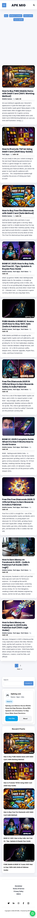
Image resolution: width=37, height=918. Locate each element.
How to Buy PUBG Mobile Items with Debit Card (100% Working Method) (18, 94)
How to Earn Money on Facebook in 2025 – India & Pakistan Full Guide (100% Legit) (16, 563)
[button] (34, 5)
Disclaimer (18, 886)
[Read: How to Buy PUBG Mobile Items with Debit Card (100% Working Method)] (18, 76)
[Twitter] (9, 903)
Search (6, 680)
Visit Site (12, 718)
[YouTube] (28, 903)
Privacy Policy (18, 891)
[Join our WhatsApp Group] (32, 913)
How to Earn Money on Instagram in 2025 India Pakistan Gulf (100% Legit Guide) (15, 626)
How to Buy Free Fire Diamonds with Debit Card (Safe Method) (18, 212)
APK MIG (19, 5)
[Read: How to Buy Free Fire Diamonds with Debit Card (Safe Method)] (18, 196)
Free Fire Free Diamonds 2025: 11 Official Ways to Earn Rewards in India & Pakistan (18, 502)
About (25, 718)
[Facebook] (23, 903)
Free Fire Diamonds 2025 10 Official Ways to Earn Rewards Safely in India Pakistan (17, 384)
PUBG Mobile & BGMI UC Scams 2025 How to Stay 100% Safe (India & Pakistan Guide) (18, 324)
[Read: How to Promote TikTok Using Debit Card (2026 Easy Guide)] (18, 136)
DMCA (18, 894)
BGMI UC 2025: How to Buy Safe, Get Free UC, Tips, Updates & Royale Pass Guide (18, 266)
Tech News (18, 19)
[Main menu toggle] (4, 5)
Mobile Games (16, 16)
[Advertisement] (18, 45)
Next (19, 669)
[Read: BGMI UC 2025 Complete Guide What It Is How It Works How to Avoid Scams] (18, 426)
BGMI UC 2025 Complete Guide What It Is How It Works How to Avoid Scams (18, 442)
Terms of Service (18, 889)
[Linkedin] (13, 903)
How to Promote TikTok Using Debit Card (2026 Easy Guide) (17, 150)
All (6, 16)
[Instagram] (18, 903)
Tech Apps (28, 16)
